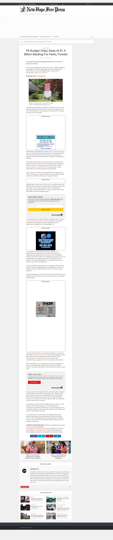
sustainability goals (45, 184)
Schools (64, 513)
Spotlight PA (49, 58)
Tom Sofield (39, 509)
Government (46, 48)
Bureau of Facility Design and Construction (45, 220)
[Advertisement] (56, 25)
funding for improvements (38, 167)
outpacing (32, 172)
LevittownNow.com (32, 4)
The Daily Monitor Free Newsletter (29, 36)
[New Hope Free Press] (42, 9)
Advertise (56, 36)
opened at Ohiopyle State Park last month (42, 358)
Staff (39, 501)
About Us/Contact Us (45, 36)
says (50, 407)
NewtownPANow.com (23, 4)
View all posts (25, 487)
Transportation (66, 497)
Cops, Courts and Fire (61, 505)
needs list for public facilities (42, 355)
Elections (33, 497)
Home (22, 41)
